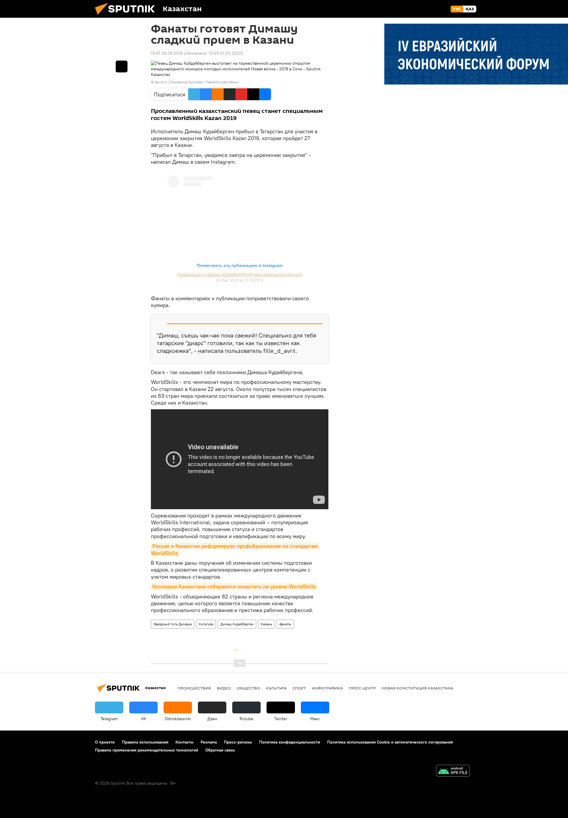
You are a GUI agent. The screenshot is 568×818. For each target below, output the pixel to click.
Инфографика (327, 688)
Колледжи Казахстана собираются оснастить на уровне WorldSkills (234, 586)
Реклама (209, 742)
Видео (224, 688)
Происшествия (194, 688)
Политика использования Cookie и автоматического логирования (390, 742)
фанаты (285, 624)
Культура (206, 624)
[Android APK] (453, 771)
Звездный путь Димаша (173, 624)
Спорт (299, 688)
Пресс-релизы (238, 742)
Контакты (184, 742)
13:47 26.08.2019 (167, 53)
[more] (122, 66)
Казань (266, 624)
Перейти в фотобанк (222, 82)
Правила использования (145, 742)
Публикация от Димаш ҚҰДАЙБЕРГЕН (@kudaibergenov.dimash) (240, 275)
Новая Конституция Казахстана (417, 688)
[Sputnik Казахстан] (127, 16)
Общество (248, 688)
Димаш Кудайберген (237, 624)
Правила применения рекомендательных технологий (146, 750)
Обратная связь (220, 750)
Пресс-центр (362, 688)
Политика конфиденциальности (289, 742)
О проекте (105, 742)
